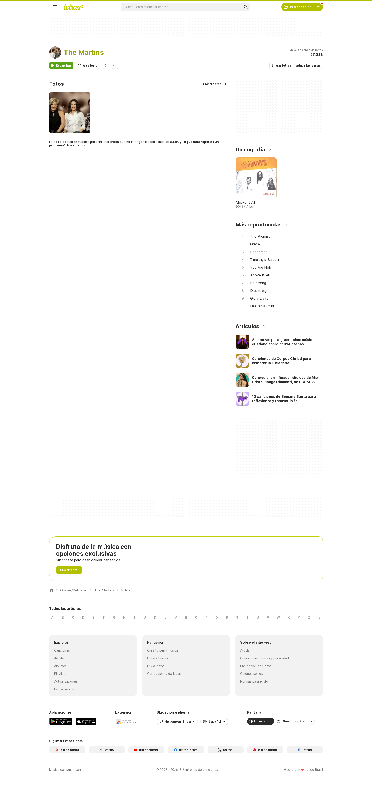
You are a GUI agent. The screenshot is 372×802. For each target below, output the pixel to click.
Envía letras (155, 666)
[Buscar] (245, 7)
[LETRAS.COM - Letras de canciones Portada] (73, 7)
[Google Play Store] (60, 721)
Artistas (60, 658)
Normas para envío (254, 681)
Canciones (62, 650)
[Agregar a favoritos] (105, 65)
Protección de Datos (255, 666)
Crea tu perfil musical (163, 650)
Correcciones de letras (164, 673)
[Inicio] (51, 590)
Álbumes (60, 666)
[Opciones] (115, 65)
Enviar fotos (212, 84)
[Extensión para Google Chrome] (126, 721)
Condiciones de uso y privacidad (264, 658)
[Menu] (55, 7)
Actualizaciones (66, 681)
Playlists (60, 673)
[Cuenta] (318, 7)
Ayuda (245, 650)
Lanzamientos (64, 689)
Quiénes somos (251, 673)
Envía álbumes (157, 658)
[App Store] (86, 721)
